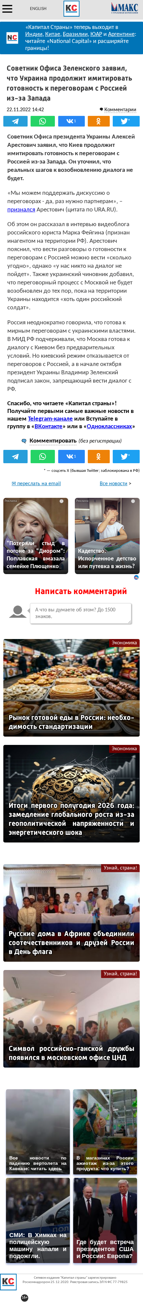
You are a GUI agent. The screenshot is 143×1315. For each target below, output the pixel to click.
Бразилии (75, 34)
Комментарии (120, 110)
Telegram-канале (50, 419)
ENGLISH (38, 8)
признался (21, 210)
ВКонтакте (49, 427)
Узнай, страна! (120, 868)
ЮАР (96, 34)
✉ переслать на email (36, 484)
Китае (52, 34)
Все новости (113, 484)
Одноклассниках (109, 427)
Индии (34, 34)
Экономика (124, 643)
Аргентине (121, 34)
